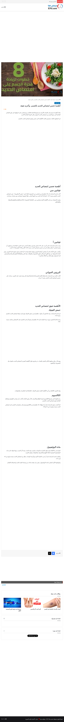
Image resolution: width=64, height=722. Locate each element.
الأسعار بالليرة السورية (30, 719)
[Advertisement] (32, 24)
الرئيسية (57, 99)
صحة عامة (53, 99)
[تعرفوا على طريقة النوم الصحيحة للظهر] (12, 603)
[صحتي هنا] (55, 7)
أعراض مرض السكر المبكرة (50, 1)
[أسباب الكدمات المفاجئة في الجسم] (51, 603)
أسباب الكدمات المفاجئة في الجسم (52, 609)
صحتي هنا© (50, 719)
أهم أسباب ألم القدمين (35, 609)
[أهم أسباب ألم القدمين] (32, 603)
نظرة (37, 719)
